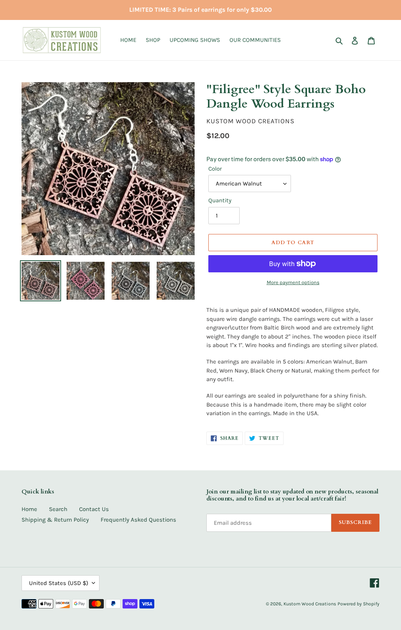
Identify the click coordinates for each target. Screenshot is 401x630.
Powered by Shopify (358, 604)
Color (215, 168)
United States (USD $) (58, 583)
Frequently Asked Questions (138, 519)
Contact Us (94, 509)
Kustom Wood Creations (310, 604)
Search (58, 509)
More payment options (293, 282)
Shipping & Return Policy (55, 519)
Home (29, 509)
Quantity (219, 200)
